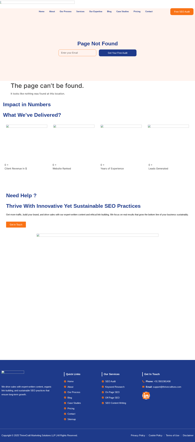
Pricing (137, 11)
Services (80, 11)
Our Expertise (95, 11)
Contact (148, 11)
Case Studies (122, 11)
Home (41, 11)
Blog (109, 11)
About (52, 11)
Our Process (65, 11)
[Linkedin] (146, 395)
